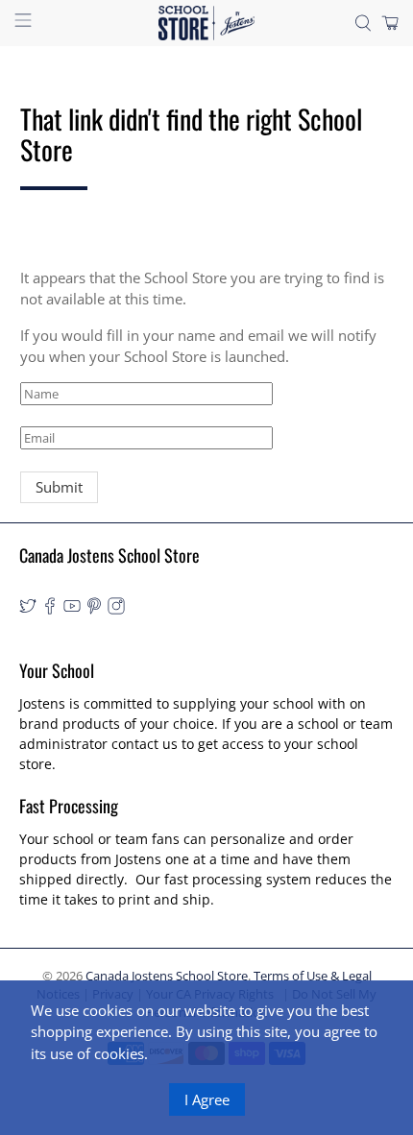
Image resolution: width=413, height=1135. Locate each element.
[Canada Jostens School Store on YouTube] (72, 609)
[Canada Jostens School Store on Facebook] (50, 609)
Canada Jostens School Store (166, 976)
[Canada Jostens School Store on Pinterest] (94, 609)
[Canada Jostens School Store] (207, 23)
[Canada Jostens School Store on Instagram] (116, 609)
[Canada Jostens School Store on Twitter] (27, 609)
